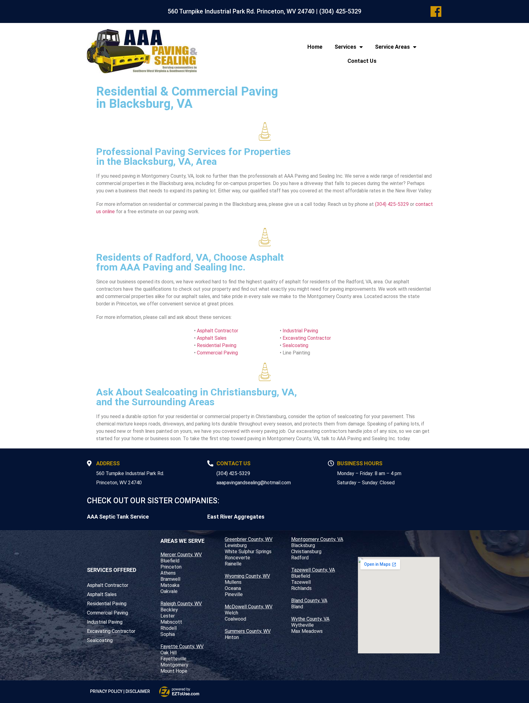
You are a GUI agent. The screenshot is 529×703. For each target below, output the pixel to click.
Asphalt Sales (212, 338)
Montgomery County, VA (317, 539)
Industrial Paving (300, 331)
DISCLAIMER (138, 691)
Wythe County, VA (310, 619)
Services (345, 46)
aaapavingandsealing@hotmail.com (253, 483)
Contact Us (362, 61)
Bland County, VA (309, 600)
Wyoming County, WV (247, 576)
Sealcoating (295, 345)
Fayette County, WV (182, 646)
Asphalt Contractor (217, 331)
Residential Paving (216, 345)
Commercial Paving (217, 353)
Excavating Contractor (307, 338)
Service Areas (392, 46)
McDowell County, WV (248, 607)
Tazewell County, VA (313, 570)
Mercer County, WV (181, 554)
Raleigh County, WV (181, 604)
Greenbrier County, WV (248, 539)
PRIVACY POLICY (106, 691)
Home (314, 46)
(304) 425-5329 (340, 11)
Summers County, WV (248, 631)
